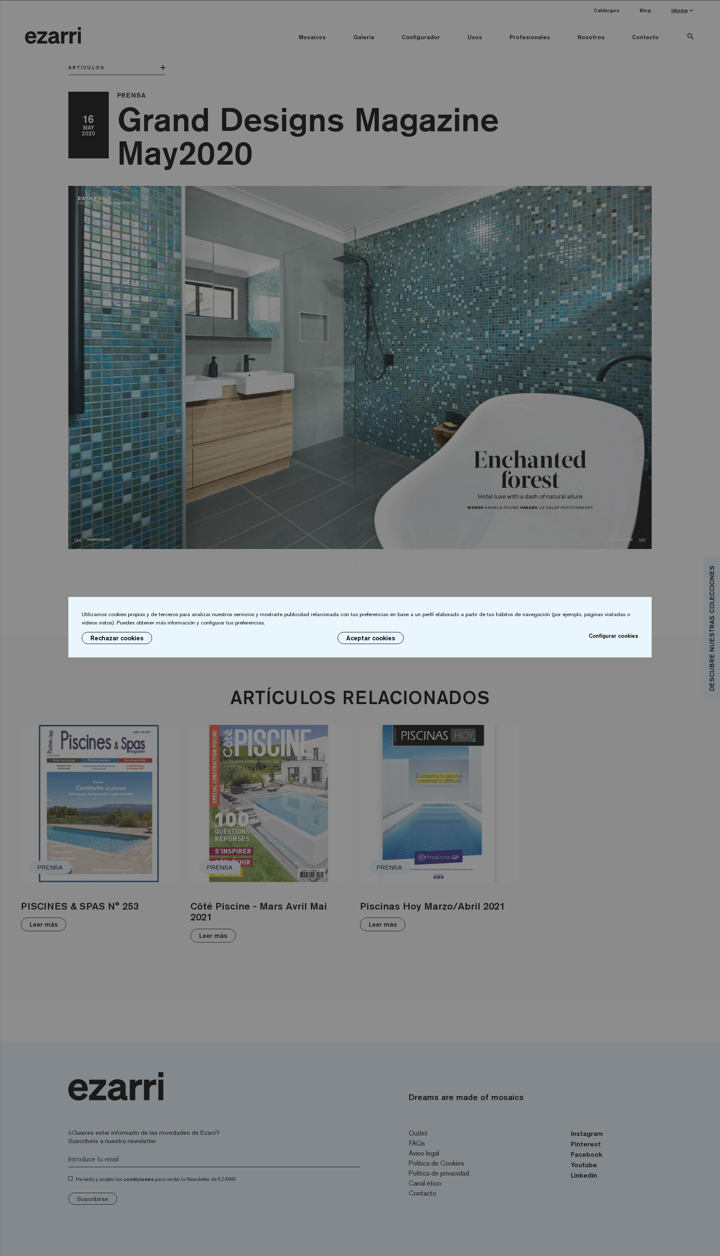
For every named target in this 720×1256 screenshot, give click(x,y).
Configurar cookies (613, 635)
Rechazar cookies (116, 638)
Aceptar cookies (370, 638)
